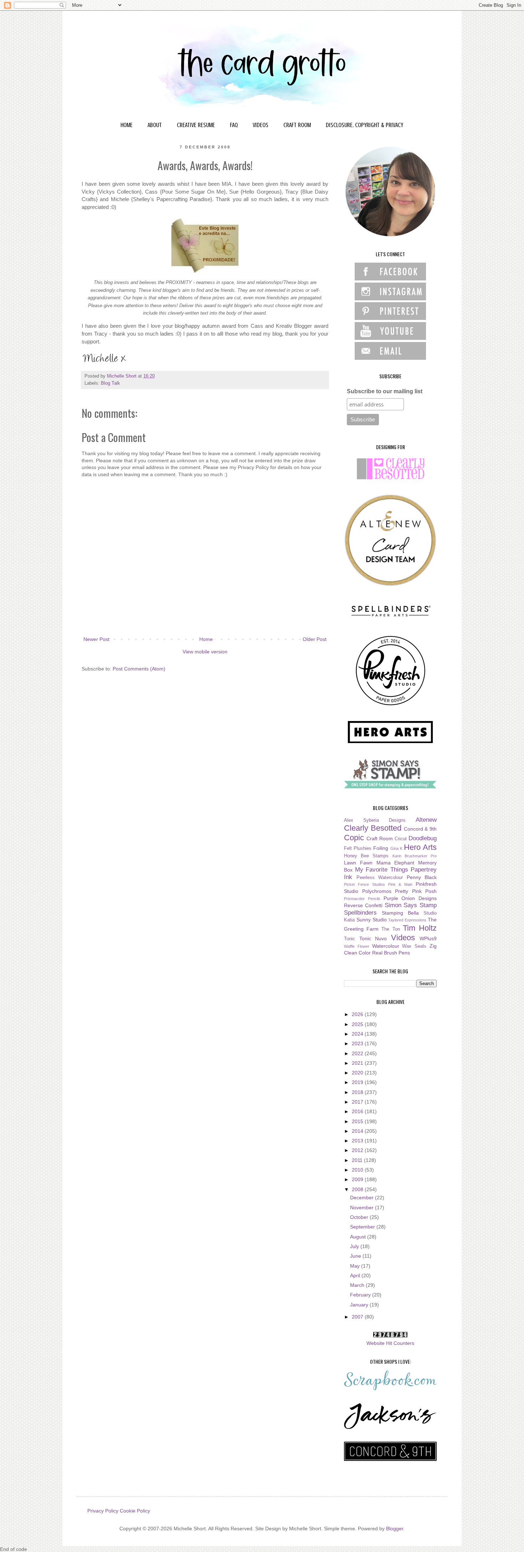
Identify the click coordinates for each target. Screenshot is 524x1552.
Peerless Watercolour (379, 877)
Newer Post (96, 639)
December (362, 1197)
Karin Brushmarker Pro (414, 856)
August (358, 1237)
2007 (358, 1317)
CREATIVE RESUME (196, 124)
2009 (358, 1179)
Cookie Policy (135, 1511)
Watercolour (385, 946)
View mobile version (205, 651)
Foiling (380, 848)
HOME (126, 124)
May (355, 1266)
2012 (358, 1150)
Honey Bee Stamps (366, 855)
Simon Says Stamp (411, 905)
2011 (358, 1160)
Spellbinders (360, 912)
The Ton (390, 929)
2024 (358, 1034)
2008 (358, 1189)
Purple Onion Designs (410, 898)
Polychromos (376, 891)
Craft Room (379, 838)
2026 (358, 1014)
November (362, 1207)
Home (206, 639)
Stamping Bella (400, 913)
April (355, 1275)
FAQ (234, 124)
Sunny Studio (371, 919)
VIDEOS (260, 124)
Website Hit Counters (390, 1343)
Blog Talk (110, 383)
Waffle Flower (356, 946)
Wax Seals (414, 946)
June (356, 1256)
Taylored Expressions (407, 920)
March (358, 1285)
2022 (358, 1053)
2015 (358, 1121)
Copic (354, 837)
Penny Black (422, 877)
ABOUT (155, 124)
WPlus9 (428, 938)
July (355, 1246)
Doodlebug (423, 838)
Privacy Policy (102, 1511)
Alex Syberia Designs (375, 820)
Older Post (315, 639)
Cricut (401, 838)
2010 (358, 1170)
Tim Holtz (420, 928)
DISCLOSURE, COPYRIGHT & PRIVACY (364, 124)
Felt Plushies (357, 848)
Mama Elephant (395, 863)
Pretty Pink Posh (416, 891)
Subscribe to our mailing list (384, 391)
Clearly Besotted (372, 828)
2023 (358, 1043)
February (361, 1295)
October (360, 1217)
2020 (358, 1072)
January (360, 1305)
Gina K (396, 848)
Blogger (394, 1528)
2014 (358, 1131)
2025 (358, 1024)
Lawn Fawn (358, 863)
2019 (358, 1082)
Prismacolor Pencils (362, 898)
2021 (358, 1063)
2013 (358, 1140)
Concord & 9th (420, 829)
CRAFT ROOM (297, 124)
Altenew (426, 819)
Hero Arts (420, 847)
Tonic (349, 938)
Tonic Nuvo (373, 938)
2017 (358, 1102)
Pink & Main (400, 884)
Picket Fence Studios (364, 884)
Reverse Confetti (363, 905)
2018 (358, 1092)
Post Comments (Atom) (139, 669)
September (363, 1227)
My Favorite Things (381, 869)
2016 (358, 1111)
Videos (403, 937)
